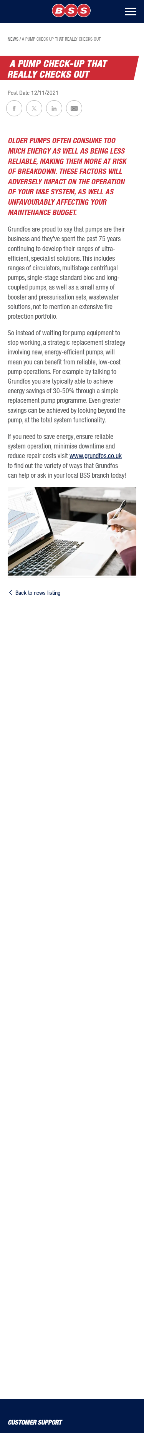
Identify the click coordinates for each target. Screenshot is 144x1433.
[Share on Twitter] (34, 108)
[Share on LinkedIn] (54, 108)
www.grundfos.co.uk (96, 455)
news (13, 39)
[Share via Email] (74, 108)
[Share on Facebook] (14, 108)
